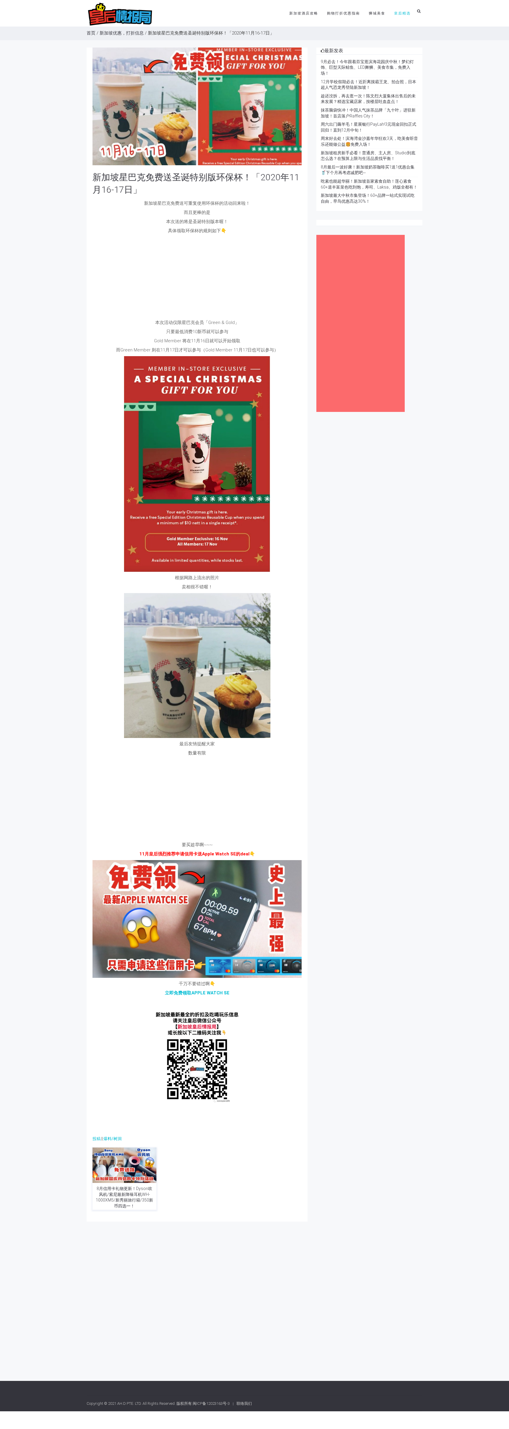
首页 (91, 33)
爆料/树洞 (112, 1138)
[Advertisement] (197, 278)
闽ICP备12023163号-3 (211, 1403)
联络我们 (244, 1403)
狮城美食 (377, 13)
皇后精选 (402, 13)
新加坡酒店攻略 (303, 13)
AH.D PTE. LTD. (129, 1403)
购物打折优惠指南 (343, 13)
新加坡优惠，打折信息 (122, 33)
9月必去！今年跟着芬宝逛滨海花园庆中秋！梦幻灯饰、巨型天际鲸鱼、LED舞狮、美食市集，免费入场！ (367, 67)
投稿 (96, 1138)
